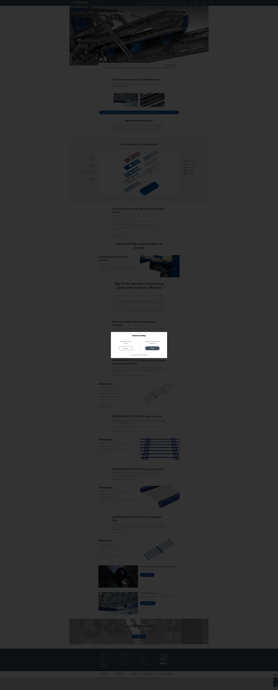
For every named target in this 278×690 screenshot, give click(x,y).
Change (152, 348)
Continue (125, 348)
